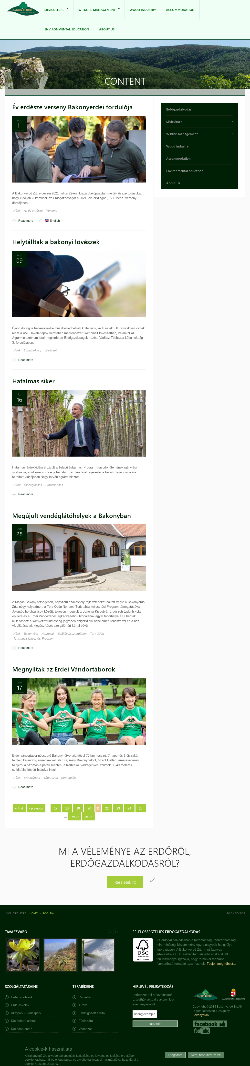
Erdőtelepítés (54, 485)
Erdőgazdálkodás (178, 109)
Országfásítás (33, 485)
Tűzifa (83, 1005)
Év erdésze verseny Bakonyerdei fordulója (72, 106)
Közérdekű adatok (24, 1021)
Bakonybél (31, 633)
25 (140, 808)
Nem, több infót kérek (206, 1055)
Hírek (17, 210)
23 (118, 808)
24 (129, 808)
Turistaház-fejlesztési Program (33, 638)
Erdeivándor (32, 778)
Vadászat (85, 1029)
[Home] (23, 10)
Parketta (85, 997)
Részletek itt (125, 882)
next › (75, 816)
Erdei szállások (22, 997)
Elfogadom (175, 1055)
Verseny (51, 210)
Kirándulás (68, 778)
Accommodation (180, 10)
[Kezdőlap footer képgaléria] (23, 971)
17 (55, 808)
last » (88, 816)
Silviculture (52, 13)
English (54, 220)
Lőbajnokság (32, 350)
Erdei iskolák (20, 1005)
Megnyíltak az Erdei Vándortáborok (63, 669)
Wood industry (143, 10)
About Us (107, 29)
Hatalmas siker (33, 381)
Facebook (210, 1023)
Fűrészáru (86, 1021)
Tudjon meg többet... (221, 963)
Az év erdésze (33, 210)
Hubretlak (48, 633)
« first (19, 808)
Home (34, 913)
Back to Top (236, 913)
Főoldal (48, 913)
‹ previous (36, 808)
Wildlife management (94, 13)
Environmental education (66, 29)
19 (78, 808)
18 (67, 808)
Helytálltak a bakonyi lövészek (56, 241)
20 (89, 808)
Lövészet (51, 350)
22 (107, 808)
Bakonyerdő (201, 1015)
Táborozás (51, 778)
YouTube (201, 1030)
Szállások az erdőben (72, 633)
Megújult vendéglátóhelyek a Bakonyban (71, 515)
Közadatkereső (21, 1029)
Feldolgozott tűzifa (92, 1013)
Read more (25, 220)
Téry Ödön (97, 633)
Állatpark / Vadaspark (26, 1013)
